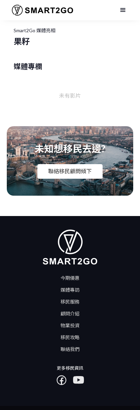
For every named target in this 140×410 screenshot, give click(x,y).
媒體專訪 (70, 290)
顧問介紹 (70, 313)
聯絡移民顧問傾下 (70, 171)
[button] (123, 10)
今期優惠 (70, 278)
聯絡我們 (70, 349)
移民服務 (70, 302)
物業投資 (70, 325)
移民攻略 (70, 337)
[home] (40, 10)
